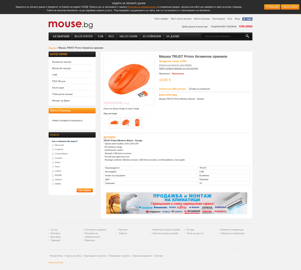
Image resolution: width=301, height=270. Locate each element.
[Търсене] (249, 36)
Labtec (58, 171)
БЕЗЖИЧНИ (61, 36)
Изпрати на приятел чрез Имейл (175, 65)
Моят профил (161, 19)
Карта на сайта (73, 256)
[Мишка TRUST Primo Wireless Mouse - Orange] (114, 121)
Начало (52, 48)
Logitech (59, 149)
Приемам (273, 7)
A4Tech (58, 180)
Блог (230, 19)
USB (100, 36)
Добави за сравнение (199, 88)
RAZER (58, 175)
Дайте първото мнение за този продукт (178, 68)
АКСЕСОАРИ (128, 36)
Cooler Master (61, 154)
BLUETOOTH (83, 36)
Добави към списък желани (172, 88)
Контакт (159, 256)
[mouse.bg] (71, 25)
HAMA (58, 184)
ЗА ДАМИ (172, 36)
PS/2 (111, 36)
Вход (237, 19)
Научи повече (290, 7)
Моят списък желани (181, 19)
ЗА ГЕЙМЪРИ (151, 36)
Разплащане (218, 19)
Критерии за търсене (95, 256)
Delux (57, 162)
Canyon (58, 158)
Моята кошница (202, 19)
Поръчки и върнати (142, 256)
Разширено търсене (119, 256)
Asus (57, 166)
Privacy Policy (56, 256)
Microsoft (59, 145)
